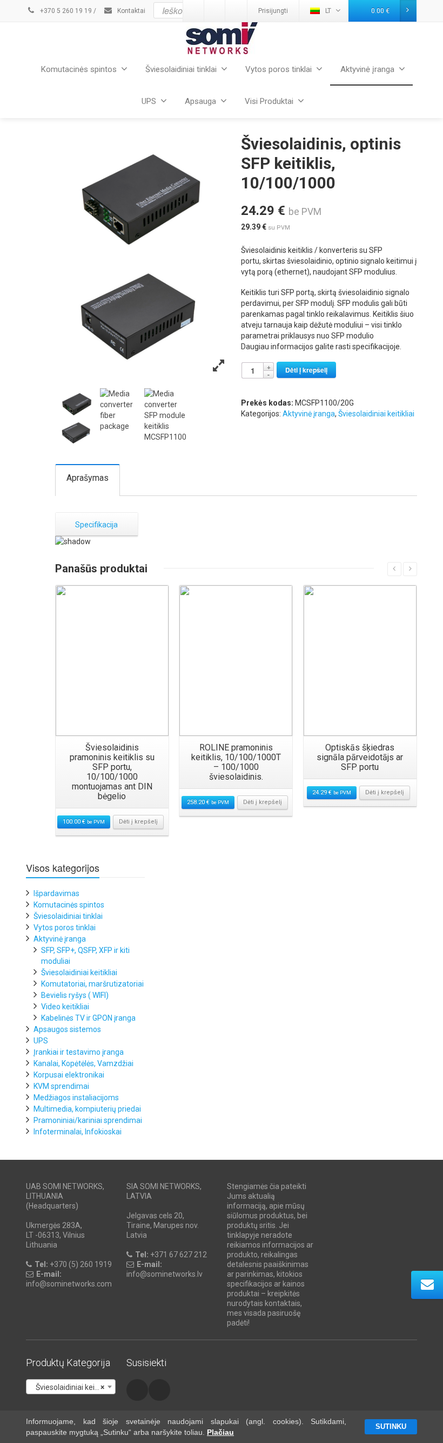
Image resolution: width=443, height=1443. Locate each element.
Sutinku (390, 1426)
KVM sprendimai (61, 1086)
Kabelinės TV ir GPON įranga (88, 1018)
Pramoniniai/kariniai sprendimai (87, 1120)
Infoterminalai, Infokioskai (77, 1131)
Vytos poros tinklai (278, 69)
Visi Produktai (269, 101)
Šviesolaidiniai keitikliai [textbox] (71, 1387)
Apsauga (200, 101)
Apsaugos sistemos (67, 1029)
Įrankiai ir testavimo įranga (78, 1052)
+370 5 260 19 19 (65, 11)
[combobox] (71, 1386)
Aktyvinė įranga (367, 69)
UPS (149, 101)
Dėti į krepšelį (306, 370)
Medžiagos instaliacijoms (76, 1097)
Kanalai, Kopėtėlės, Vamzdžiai (83, 1063)
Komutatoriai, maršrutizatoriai (92, 984)
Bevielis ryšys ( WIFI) (75, 995)
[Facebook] (137, 1390)
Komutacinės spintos (79, 69)
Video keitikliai (65, 1006)
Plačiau (220, 1432)
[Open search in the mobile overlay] (248, 10)
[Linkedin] (159, 1390)
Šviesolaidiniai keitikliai (376, 413)
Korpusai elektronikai (68, 1074)
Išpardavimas (56, 893)
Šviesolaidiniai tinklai (181, 69)
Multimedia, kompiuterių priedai (87, 1109)
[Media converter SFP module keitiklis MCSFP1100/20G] (77, 418)
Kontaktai (130, 11)
